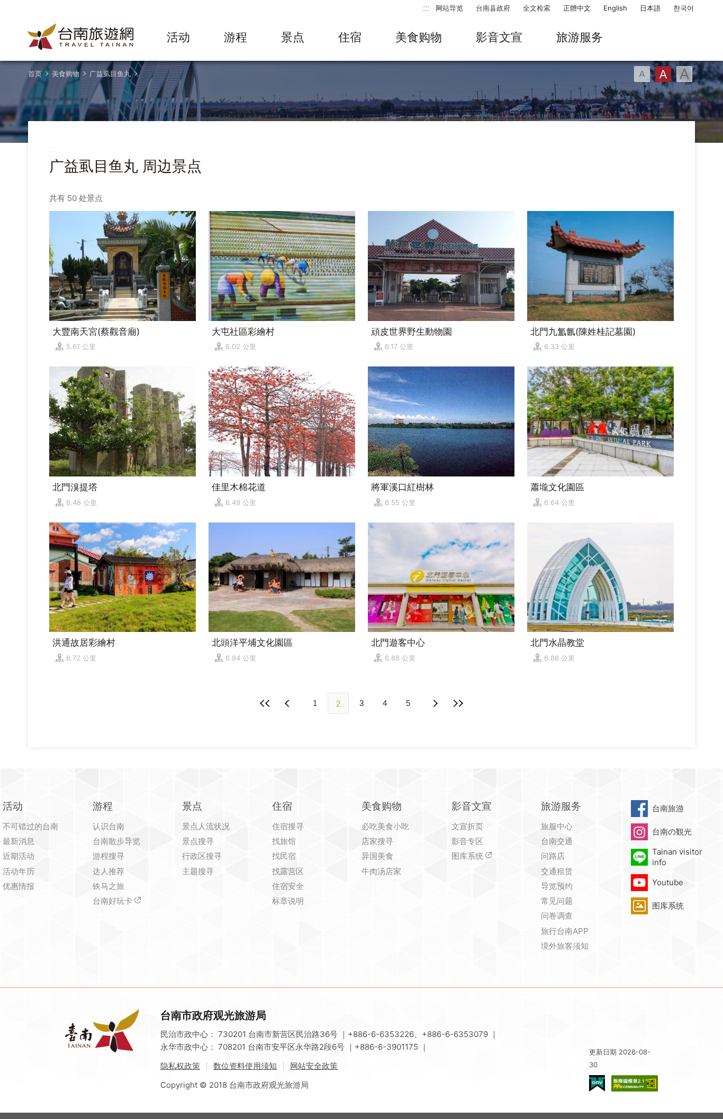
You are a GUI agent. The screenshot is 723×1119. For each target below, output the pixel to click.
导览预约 (557, 886)
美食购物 (418, 37)
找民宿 (284, 856)
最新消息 (18, 841)
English (615, 8)
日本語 (650, 8)
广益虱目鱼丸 (110, 73)
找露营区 (288, 871)
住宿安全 (288, 886)
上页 (434, 703)
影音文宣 (499, 37)
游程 (235, 37)
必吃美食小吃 (385, 826)
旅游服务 (579, 37)
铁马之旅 (108, 886)
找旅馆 (284, 841)
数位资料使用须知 (245, 1066)
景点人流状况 (206, 826)
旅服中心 (557, 826)
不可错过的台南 (30, 826)
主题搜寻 (198, 871)
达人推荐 (108, 871)
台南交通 (557, 841)
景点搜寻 (198, 841)
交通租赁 (557, 871)
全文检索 (536, 8)
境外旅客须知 (565, 946)
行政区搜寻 (202, 856)
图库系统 (467, 856)
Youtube (667, 882)
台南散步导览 (116, 841)
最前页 (265, 703)
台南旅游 (668, 808)
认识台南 (108, 826)
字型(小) (642, 74)
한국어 (683, 8)
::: (426, 8)
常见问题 (557, 901)
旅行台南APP (565, 931)
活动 (178, 37)
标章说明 (288, 901)
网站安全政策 (314, 1066)
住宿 (350, 37)
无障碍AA (634, 1083)
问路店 (553, 856)
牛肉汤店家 (381, 871)
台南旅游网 (81, 37)
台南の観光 (672, 832)
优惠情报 (18, 886)
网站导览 (449, 8)
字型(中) (663, 74)
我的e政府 (597, 1083)
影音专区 (467, 841)
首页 (35, 73)
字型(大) (684, 74)
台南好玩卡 (112, 901)
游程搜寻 (108, 856)
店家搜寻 (377, 841)
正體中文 (577, 8)
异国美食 (377, 856)
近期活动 (18, 856)
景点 (292, 37)
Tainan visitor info (677, 857)
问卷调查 (557, 916)
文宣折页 (467, 826)
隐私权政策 (180, 1066)
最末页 (457, 703)
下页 (288, 703)
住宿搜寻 (288, 826)
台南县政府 (493, 8)
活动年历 (18, 871)
